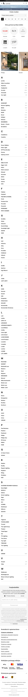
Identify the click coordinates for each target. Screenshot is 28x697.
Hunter (3, 257)
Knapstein (3, 298)
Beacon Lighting (5, 105)
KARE (2, 289)
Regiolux (3, 470)
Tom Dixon (4, 538)
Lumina (3, 349)
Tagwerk (3, 519)
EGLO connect (5, 169)
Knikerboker (4, 300)
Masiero (3, 368)
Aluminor (3, 85)
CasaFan (3, 137)
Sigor (2, 497)
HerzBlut (3, 250)
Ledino (3, 318)
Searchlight (4, 488)
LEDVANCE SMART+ (6, 325)
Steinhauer (4, 506)
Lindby (3, 330)
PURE (2, 445)
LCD (2, 316)
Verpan (3, 561)
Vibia (2, 564)
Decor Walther (5, 145)
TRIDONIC (3, 543)
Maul (2, 371)
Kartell (3, 293)
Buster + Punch (5, 124)
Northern (3, 405)
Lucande (3, 341)
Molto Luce (4, 385)
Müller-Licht (4, 387)
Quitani (3, 455)
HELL (2, 246)
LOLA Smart (4, 334)
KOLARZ (3, 303)
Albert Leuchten (5, 83)
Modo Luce (4, 383)
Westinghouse (5, 574)
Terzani (3, 524)
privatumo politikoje (20, 620)
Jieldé (2, 278)
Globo (2, 221)
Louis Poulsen (4, 339)
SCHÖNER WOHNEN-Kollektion (9, 485)
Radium (3, 463)
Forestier (3, 203)
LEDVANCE (4, 323)
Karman (3, 291)
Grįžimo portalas (5, 646)
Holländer (3, 253)
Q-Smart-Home (5, 453)
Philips (3, 435)
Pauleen (3, 430)
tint (2, 533)
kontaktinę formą (23, 619)
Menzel (3, 378)
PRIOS (2, 442)
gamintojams (15, 623)
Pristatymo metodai (6, 644)
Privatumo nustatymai (6, 682)
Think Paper (4, 531)
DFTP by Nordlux (5, 150)
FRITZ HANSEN (5, 210)
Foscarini (3, 206)
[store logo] (7, 3)
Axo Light (3, 95)
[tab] (14, 642)
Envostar (3, 174)
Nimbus (3, 400)
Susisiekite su (4, 637)
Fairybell (3, 194)
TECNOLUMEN (5, 522)
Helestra (3, 243)
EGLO (2, 167)
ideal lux (3, 268)
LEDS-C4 (3, 320)
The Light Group (5, 526)
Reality (3, 465)
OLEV (2, 413)
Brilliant (3, 117)
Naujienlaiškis (4, 649)
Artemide (3, 92)
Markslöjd (3, 361)
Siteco (2, 499)
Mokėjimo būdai (5, 642)
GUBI (2, 233)
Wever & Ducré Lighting (7, 577)
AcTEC (3, 81)
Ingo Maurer (4, 270)
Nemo (2, 395)
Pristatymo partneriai (8, 673)
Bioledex (3, 110)
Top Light (3, 540)
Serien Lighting (5, 495)
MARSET (3, 364)
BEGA (2, 108)
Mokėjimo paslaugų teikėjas (10, 661)
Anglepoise (4, 88)
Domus (3, 152)
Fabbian (3, 192)
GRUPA (3, 230)
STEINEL (3, 504)
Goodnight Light (5, 228)
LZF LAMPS (4, 353)
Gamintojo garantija (6, 656)
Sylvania (3, 511)
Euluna (3, 181)
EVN (2, 184)
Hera (2, 248)
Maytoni (3, 373)
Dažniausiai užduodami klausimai (9, 635)
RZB (2, 477)
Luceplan (3, 344)
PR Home (3, 440)
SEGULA (3, 490)
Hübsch (3, 255)
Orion (2, 418)
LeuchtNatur (4, 327)
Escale (3, 179)
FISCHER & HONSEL (6, 196)
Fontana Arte (4, 201)
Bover (2, 115)
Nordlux (3, 402)
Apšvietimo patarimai (6, 653)
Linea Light (4, 332)
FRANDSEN (4, 208)
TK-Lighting (4, 536)
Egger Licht (4, 165)
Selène (3, 492)
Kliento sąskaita (5, 651)
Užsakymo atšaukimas (7, 632)
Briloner (3, 119)
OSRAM (3, 420)
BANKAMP (4, 103)
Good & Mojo (4, 226)
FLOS (2, 199)
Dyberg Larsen (5, 154)
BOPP (2, 112)
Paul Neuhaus (4, 428)
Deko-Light (4, 147)
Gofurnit (3, 223)
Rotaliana (3, 475)
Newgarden (4, 398)
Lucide (3, 346)
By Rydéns (4, 126)
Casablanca (4, 134)
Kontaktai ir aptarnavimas (10, 629)
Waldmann (4, 572)
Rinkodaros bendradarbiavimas (9, 639)
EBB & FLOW (4, 162)
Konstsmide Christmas (7, 308)
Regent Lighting (5, 468)
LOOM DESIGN (5, 337)
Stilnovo (3, 509)
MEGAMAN (4, 375)
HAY (2, 241)
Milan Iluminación (5, 380)
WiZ (2, 579)
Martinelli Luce (5, 366)
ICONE (3, 265)
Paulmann (3, 433)
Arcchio (3, 90)
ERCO (2, 176)
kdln (2, 296)
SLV (2, 502)
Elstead (3, 172)
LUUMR (3, 351)
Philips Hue (4, 437)
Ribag (2, 472)
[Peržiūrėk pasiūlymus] (14, 7)
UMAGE (3, 553)
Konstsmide (4, 305)
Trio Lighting (4, 545)
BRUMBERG (4, 122)
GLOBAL (3, 219)
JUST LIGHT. (4, 281)
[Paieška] (24, 3)
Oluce (2, 415)
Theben (3, 529)
